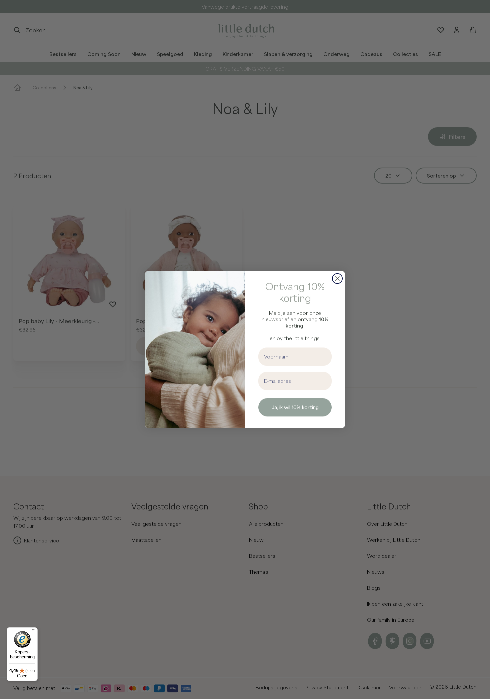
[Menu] (34, 631)
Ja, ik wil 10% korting (295, 407)
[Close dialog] (337, 279)
